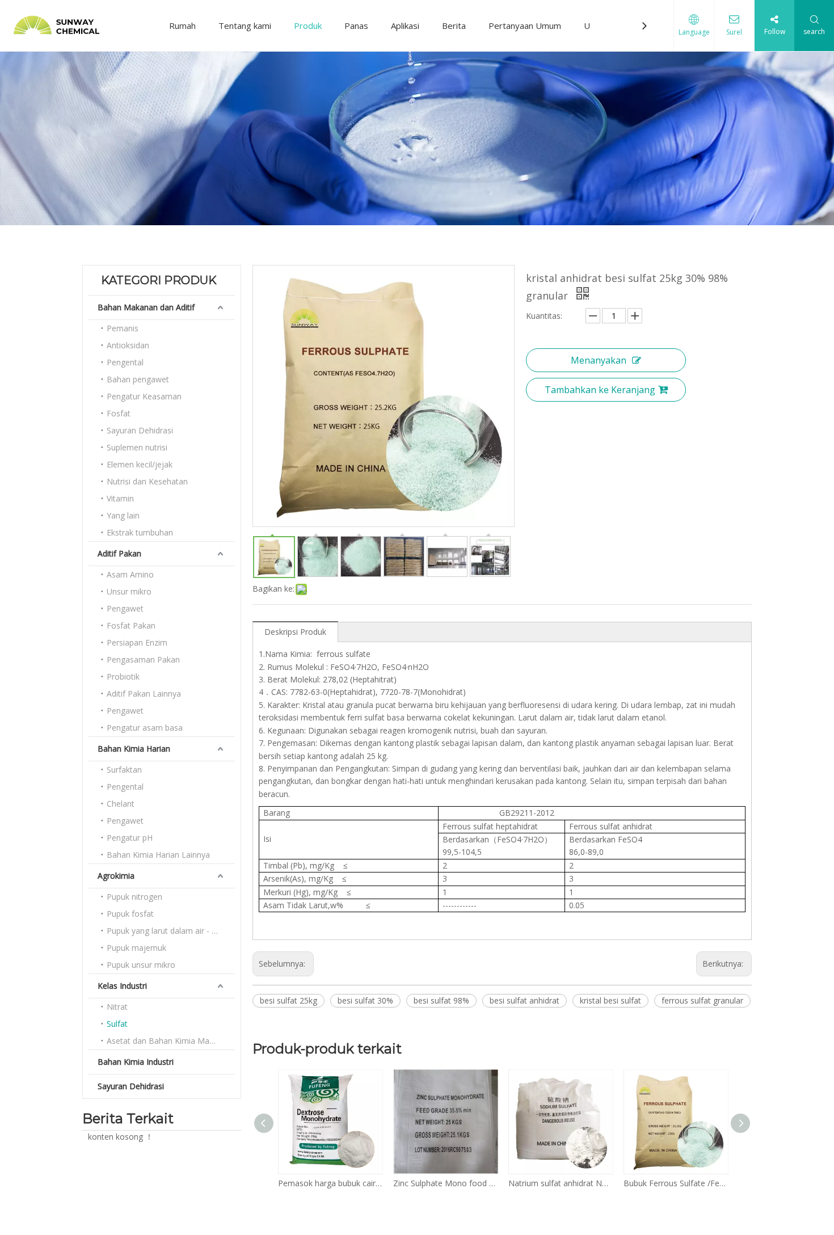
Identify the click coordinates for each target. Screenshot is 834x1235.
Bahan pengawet (138, 379)
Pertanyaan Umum (524, 25)
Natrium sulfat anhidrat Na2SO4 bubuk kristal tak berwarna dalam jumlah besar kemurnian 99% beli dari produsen (560, 1183)
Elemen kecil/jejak (139, 464)
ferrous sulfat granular (702, 1000)
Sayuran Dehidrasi (140, 430)
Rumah (182, 25)
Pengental (125, 362)
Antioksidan (128, 345)
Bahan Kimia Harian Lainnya (158, 854)
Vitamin (120, 498)
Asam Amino (130, 574)
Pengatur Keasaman (144, 396)
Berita (454, 25)
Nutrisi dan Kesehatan (147, 481)
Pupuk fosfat (130, 913)
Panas (356, 25)
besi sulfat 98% (441, 1000)
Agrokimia (116, 875)
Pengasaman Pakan (143, 659)
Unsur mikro (129, 591)
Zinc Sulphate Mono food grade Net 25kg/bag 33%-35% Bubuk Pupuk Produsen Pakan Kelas (445, 1183)
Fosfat (118, 413)
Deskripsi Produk (295, 631)
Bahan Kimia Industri (136, 1061)
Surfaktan (124, 769)
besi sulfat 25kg (288, 1000)
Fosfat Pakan (131, 625)
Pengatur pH (130, 837)
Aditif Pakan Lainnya (144, 693)
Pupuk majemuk (136, 947)
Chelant (120, 803)
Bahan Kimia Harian (134, 748)
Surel (734, 32)
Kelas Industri (122, 985)
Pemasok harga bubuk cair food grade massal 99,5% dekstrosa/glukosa (330, 1183)
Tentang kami (244, 25)
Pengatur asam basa (145, 727)
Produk (308, 25)
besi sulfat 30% (365, 1000)
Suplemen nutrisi (137, 447)
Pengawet (125, 608)
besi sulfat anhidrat (524, 1000)
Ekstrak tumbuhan (140, 532)
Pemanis (122, 328)
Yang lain (123, 515)
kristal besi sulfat (610, 1000)
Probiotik (123, 676)
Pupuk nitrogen (134, 896)
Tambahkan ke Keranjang (600, 389)
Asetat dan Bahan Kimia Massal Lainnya (171, 1040)
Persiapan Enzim (137, 642)
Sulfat (117, 1023)
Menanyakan (598, 360)
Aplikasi (405, 25)
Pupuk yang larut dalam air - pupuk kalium (171, 930)
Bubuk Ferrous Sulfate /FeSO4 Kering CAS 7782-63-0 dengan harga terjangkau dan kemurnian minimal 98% (675, 1183)
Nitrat (117, 1006)
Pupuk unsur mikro (141, 964)
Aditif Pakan (119, 553)
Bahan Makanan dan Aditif (146, 307)
